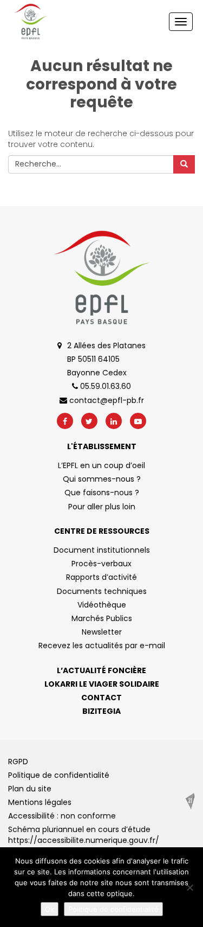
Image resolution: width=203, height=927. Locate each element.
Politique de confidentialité (58, 775)
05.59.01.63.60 (104, 386)
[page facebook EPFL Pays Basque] (65, 421)
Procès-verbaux (101, 563)
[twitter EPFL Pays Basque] (89, 421)
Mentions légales (39, 802)
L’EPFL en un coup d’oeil (101, 465)
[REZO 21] (190, 801)
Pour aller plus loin (101, 506)
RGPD (18, 761)
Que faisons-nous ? (101, 492)
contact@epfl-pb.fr (105, 400)
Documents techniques (102, 591)
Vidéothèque (101, 604)
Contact (101, 697)
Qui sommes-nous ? (102, 479)
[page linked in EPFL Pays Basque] (114, 421)
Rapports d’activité (101, 577)
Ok (49, 909)
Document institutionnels (102, 550)
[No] (189, 887)
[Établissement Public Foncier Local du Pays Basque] (30, 22)
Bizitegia (101, 711)
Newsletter (102, 631)
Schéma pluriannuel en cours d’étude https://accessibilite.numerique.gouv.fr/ (83, 835)
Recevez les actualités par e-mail (101, 645)
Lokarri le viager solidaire (101, 684)
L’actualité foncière (101, 670)
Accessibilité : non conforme (62, 815)
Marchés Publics (101, 618)
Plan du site (29, 788)
